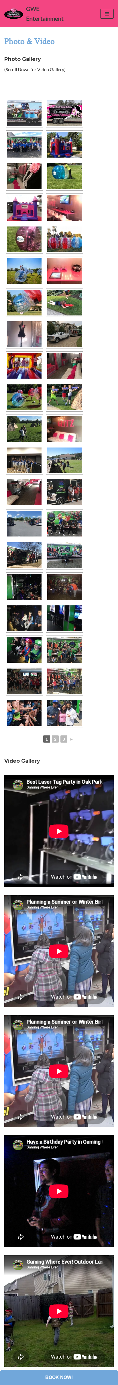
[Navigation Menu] (107, 14)
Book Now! (59, 1377)
